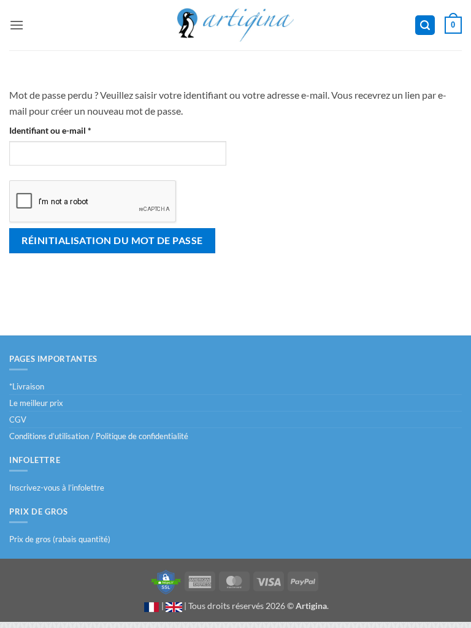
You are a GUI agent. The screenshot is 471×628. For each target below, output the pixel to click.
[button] (16, 25)
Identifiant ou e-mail (71, 130)
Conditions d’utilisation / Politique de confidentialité (98, 436)
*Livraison (26, 386)
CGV (17, 419)
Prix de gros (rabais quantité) (59, 539)
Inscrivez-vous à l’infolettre (56, 487)
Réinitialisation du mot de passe (111, 240)
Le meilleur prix (36, 403)
